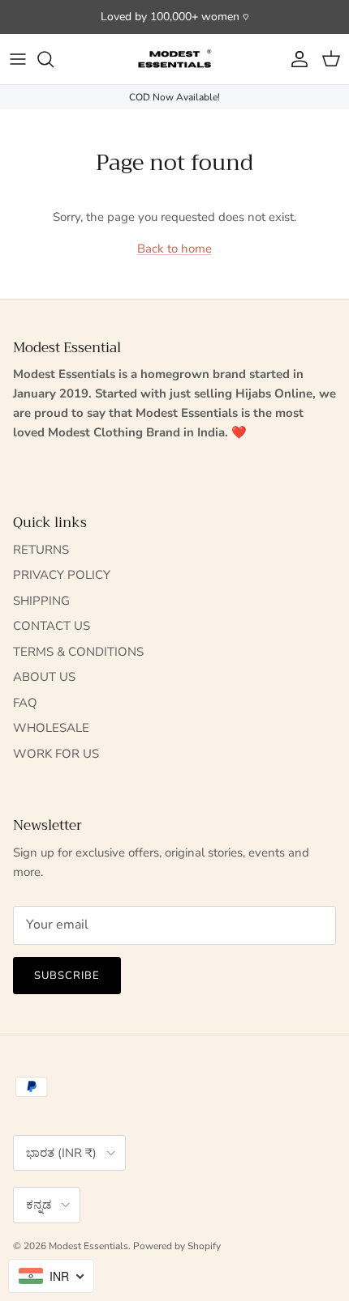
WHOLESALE (51, 728)
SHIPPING (41, 601)
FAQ (25, 703)
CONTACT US (51, 626)
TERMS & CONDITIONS (78, 652)
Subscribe (67, 975)
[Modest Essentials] (174, 59)
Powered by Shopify (177, 1245)
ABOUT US (44, 677)
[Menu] (18, 59)
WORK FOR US (56, 754)
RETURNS (41, 550)
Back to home (174, 248)
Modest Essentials (88, 1245)
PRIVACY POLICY (61, 575)
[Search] (53, 59)
